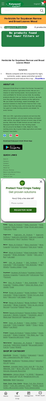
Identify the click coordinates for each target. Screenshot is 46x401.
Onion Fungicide (18, 325)
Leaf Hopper (21, 297)
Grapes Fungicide (19, 335)
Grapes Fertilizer (31, 333)
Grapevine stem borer (16, 337)
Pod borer (7, 277)
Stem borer (8, 229)
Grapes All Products (16, 333)
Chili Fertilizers (31, 262)
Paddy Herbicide (17, 227)
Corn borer (15, 247)
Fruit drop (14, 307)
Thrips (26, 227)
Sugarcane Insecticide (20, 237)
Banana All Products (16, 312)
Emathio (23, 355)
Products (6, 165)
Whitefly (6, 267)
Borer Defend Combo (32, 387)
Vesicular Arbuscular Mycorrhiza (14, 371)
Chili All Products (15, 262)
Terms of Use (7, 176)
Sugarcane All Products (23, 234)
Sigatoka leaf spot (29, 317)
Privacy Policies (8, 170)
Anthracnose (34, 275)
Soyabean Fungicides (10, 275)
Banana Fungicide (19, 315)
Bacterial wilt (16, 317)
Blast (14, 229)
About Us (6, 167)
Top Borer (24, 239)
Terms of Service (9, 174)
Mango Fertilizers (31, 302)
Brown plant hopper (36, 227)
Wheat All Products (15, 252)
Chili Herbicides (31, 264)
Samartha (39, 360)
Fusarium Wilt (24, 275)
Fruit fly (6, 347)
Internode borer (9, 239)
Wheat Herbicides (19, 254)
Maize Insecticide (31, 244)
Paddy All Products (15, 224)
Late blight (11, 257)
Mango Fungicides (19, 305)
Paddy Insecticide (31, 224)
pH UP (20, 376)
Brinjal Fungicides (19, 295)
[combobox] (23, 10)
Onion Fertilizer (31, 323)
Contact (6, 163)
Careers (6, 161)
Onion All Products (16, 323)
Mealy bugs (7, 317)
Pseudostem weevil (35, 315)
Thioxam (15, 355)
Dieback (21, 307)
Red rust (28, 307)
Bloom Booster (37, 368)
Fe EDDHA (30, 374)
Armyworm (24, 247)
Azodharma (16, 360)
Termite (29, 254)
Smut (18, 239)
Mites (40, 264)
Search (5, 159)
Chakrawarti (32, 355)
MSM (14, 380)
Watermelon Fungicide (19, 345)
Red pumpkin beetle (36, 345)
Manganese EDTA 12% (31, 376)
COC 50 (6, 363)
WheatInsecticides (30, 252)
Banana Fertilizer (31, 312)
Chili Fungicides (18, 264)
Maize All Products (15, 244)
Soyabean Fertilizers (35, 272)
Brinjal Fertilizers (31, 292)
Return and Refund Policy (12, 172)
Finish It (27, 357)
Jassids (6, 287)
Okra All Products (15, 282)
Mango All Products (16, 302)
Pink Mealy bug (32, 335)
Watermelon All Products (23, 343)
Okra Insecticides (31, 282)
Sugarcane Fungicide (36, 237)
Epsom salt (13, 376)
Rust (4, 257)
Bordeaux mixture (28, 360)
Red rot (31, 239)
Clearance (20, 380)
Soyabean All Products (19, 272)
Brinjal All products (16, 292)
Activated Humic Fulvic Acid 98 (22, 366)
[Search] (42, 11)
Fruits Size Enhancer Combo (20, 385)
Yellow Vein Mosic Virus (34, 285)
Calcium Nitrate (18, 374)
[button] (4, 4)
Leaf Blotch (13, 327)
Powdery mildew (15, 267)
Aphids (40, 247)
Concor (12, 363)
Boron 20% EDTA (23, 368)
